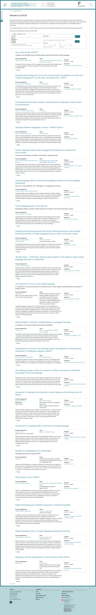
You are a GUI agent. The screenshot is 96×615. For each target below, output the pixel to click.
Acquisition (67, 167)
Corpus (66, 116)
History (70, 270)
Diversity (66, 165)
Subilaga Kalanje (54, 160)
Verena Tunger (18, 265)
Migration (71, 165)
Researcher (46, 36)
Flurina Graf (35, 191)
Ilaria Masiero (49, 330)
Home (11, 11)
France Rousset (43, 563)
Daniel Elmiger (26, 265)
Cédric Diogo (49, 511)
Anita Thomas (18, 84)
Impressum (64, 593)
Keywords (13, 36)
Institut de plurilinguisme (67, 591)
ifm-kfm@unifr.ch (14, 597)
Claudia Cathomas (19, 191)
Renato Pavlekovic (47, 62)
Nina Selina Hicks (43, 133)
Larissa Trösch (27, 214)
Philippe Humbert (29, 110)
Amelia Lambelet (19, 160)
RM (2, 18)
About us (38, 599)
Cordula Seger (28, 191)
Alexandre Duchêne (20, 110)
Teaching (79, 89)
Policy (81, 116)
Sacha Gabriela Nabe (44, 160)
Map (11, 596)
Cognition (66, 437)
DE (1, 16)
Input (73, 196)
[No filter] (25, 38)
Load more (12, 584)
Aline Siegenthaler (43, 84)
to (59, 43)
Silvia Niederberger (51, 60)
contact (14, 596)
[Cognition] (25, 42)
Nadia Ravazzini (50, 432)
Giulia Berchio (18, 293)
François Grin (18, 330)
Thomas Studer (19, 133)
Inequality (70, 116)
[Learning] (25, 41)
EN (1, 21)
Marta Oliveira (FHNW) (44, 239)
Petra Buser (42, 511)
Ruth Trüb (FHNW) (19, 241)
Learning (80, 65)
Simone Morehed (26, 84)
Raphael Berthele (19, 60)
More (18, 70)
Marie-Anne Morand (20, 357)
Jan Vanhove (42, 60)
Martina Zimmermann (29, 160)
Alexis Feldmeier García (45, 357)
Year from (45, 43)
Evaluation (71, 299)
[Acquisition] (25, 39)
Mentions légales (66, 595)
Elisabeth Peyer (27, 133)
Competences (67, 65)
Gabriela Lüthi (42, 432)
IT (1, 12)
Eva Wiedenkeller (52, 483)
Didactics (74, 89)
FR (1, 14)
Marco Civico (42, 330)
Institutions (74, 65)
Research (38, 593)
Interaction (77, 196)
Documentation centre (41, 595)
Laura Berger (42, 110)
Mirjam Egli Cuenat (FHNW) (22, 239)
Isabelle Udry (27, 60)
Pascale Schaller (19, 214)
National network (40, 597)
